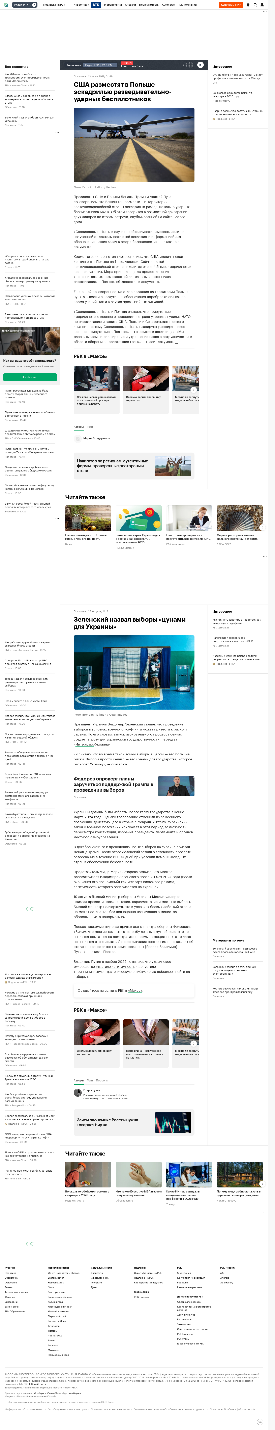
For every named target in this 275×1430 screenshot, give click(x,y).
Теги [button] (90, 426)
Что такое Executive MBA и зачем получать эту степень (139, 1193)
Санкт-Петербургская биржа (64, 1393)
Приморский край (58, 1354)
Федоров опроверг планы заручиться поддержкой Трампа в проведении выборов (113, 784)
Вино (68, 544)
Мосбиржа (40, 1393)
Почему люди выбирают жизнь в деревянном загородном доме (239, 1193)
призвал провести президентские (102, 901)
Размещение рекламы (189, 1287)
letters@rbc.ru (37, 1383)
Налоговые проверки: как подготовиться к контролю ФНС (188, 537)
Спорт (8, 267)
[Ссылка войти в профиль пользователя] (262, 4)
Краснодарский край (60, 1306)
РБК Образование (15, 1311)
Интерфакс (84, 743)
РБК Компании (13, 1178)
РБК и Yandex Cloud (16, 85)
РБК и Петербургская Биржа (21, 650)
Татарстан (54, 1325)
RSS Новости (141, 1296)
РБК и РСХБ (11, 742)
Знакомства (183, 1324)
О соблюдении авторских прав (67, 1409)
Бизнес (9, 1287)
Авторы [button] (79, 426)
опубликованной (143, 216)
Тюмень (52, 1330)
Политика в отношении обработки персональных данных (169, 1409)
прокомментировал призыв (109, 926)
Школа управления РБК (190, 1343)
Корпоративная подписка (148, 1282)
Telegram (96, 1282)
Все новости (15, 66)
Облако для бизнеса (189, 1301)
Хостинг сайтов (186, 1314)
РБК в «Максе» (91, 356)
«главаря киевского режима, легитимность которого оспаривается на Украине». (124, 884)
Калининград (55, 1301)
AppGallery (226, 1282)
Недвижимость (221, 100)
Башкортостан (56, 1292)
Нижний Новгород (58, 1311)
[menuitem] (54, 5)
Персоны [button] (102, 1080)
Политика (10, 125)
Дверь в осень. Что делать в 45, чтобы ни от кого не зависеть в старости (238, 112)
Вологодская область (60, 1296)
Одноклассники (100, 1277)
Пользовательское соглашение (110, 1409)
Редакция (182, 1282)
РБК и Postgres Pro (15, 1105)
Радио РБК (21, 5)
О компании (184, 1272)
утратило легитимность (115, 966)
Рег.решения (184, 1319)
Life (215, 82)
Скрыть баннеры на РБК (147, 1272)
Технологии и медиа (16, 1292)
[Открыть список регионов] (248, 5)
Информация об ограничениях (24, 1409)
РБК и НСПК (12, 303)
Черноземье (55, 1335)
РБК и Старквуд (226, 1200)
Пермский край (57, 1316)
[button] (248, 5)
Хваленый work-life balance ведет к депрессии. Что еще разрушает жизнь (236, 657)
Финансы (10, 1296)
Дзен (94, 1287)
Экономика (11, 420)
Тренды (171, 1204)
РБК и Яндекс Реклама (17, 1003)
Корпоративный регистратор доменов (194, 1308)
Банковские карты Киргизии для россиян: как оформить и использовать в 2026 (138, 539)
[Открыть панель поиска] (255, 4)
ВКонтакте (97, 1272)
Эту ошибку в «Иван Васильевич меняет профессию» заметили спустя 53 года (238, 76)
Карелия (53, 1345)
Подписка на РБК (143, 1277)
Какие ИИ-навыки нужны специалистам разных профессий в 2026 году (183, 1195)
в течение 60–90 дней (114, 856)
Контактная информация (191, 1277)
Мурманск (54, 1349)
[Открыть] (30, 5)
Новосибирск (56, 1282)
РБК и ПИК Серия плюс (18, 438)
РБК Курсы (183, 1338)
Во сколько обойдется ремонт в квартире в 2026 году (232, 94)
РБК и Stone (11, 821)
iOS (222, 1272)
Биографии (11, 1301)
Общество (11, 107)
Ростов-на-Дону (57, 1321)
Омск (51, 1287)
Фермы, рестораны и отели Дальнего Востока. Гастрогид (237, 537)
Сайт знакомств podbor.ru (192, 1329)
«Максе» (135, 989)
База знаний (12, 1306)
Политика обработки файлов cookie (232, 1409)
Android (225, 1277)
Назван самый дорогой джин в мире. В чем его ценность (86, 537)
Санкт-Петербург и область (64, 1272)
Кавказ (51, 1340)
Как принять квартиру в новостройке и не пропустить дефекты (237, 621)
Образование (124, 1200)
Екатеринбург (56, 1277)
